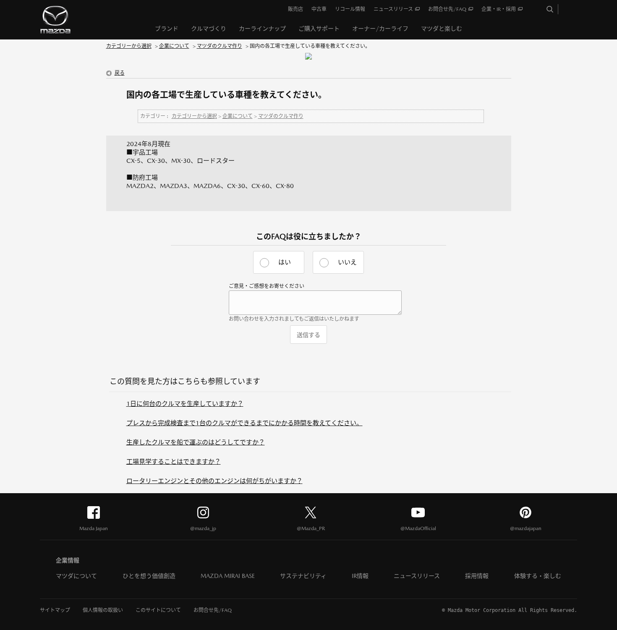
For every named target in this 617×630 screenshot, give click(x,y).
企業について (174, 46)
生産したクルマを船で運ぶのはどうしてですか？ (195, 442)
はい (284, 262)
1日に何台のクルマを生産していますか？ (184, 403)
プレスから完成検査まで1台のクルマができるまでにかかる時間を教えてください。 (244, 422)
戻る (120, 73)
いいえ (347, 262)
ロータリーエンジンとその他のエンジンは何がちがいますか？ (214, 480)
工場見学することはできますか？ (173, 461)
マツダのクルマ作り (219, 46)
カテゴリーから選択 (129, 46)
